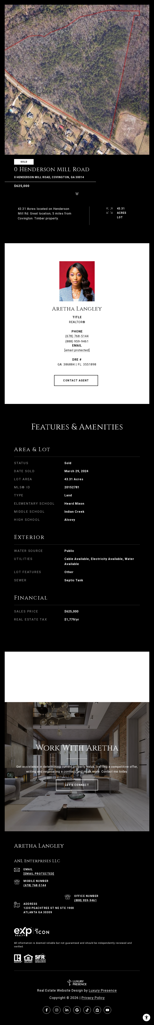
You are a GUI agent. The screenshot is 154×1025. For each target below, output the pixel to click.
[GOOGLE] (77, 1010)
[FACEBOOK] (46, 1010)
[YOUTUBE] (107, 1010)
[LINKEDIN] (67, 1010)
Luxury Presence (103, 990)
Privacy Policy (93, 998)
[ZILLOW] (97, 1010)
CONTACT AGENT (76, 380)
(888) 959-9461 (85, 900)
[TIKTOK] (87, 1010)
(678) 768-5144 (77, 336)
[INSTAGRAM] (56, 1010)
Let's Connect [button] (77, 784)
